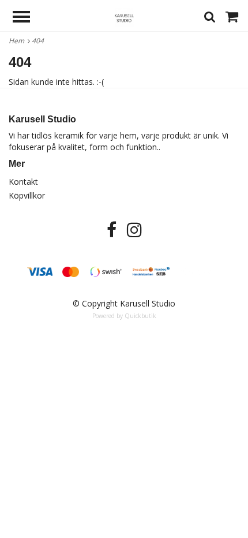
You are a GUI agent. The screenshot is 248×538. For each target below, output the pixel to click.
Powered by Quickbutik (124, 316)
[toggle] (27, 18)
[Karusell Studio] (124, 16)
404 (39, 41)
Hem (18, 41)
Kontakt (23, 181)
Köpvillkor (27, 195)
